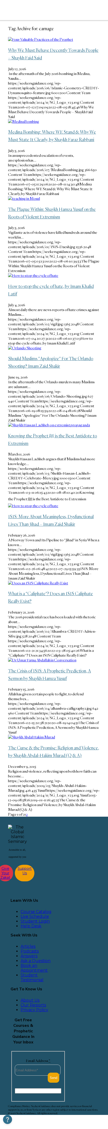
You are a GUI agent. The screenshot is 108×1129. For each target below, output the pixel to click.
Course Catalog (36, 911)
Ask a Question (35, 960)
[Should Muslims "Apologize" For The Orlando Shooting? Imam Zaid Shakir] (24, 348)
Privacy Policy (34, 1009)
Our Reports (33, 1005)
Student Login (35, 921)
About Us (30, 1000)
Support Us (25, 870)
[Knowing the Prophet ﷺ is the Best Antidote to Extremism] (49, 425)
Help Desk (31, 926)
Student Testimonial (32, 977)
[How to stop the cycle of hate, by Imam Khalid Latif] (33, 275)
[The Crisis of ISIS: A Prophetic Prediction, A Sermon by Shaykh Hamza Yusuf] (42, 660)
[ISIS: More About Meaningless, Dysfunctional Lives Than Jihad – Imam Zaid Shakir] (33, 505)
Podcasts (30, 951)
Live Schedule (35, 916)
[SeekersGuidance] (41, 10)
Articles (28, 946)
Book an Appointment (34, 968)
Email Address (38, 1060)
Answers (29, 956)
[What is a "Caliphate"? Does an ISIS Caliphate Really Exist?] (38, 583)
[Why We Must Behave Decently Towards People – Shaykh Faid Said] (40, 39)
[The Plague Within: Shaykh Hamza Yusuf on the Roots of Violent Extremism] (24, 198)
